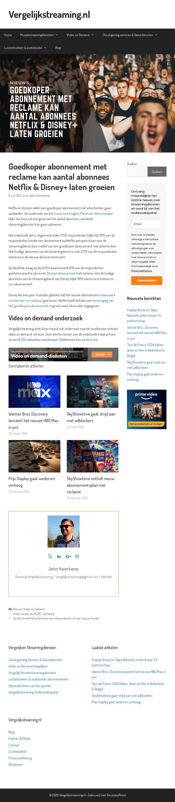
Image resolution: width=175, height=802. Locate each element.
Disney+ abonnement (61, 273)
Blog (58, 48)
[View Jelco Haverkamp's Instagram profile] (77, 556)
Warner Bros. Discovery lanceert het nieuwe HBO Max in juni (33, 420)
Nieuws (17, 609)
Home (8, 35)
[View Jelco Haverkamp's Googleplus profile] (68, 556)
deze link (92, 339)
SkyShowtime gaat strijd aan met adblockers (122, 695)
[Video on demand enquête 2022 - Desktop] (63, 360)
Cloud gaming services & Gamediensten (128, 35)
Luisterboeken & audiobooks (23, 48)
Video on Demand (78, 35)
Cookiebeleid (17, 751)
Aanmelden (146, 280)
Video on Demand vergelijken (28, 666)
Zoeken (132, 163)
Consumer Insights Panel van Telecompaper (83, 213)
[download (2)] (146, 428)
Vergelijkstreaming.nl (49, 14)
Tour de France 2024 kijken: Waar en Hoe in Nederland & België (146, 350)
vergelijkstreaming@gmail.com (77, 576)
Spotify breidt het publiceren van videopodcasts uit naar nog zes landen (56, 618)
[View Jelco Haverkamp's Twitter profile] (50, 556)
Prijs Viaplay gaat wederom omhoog (116, 702)
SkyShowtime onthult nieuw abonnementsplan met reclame (90, 485)
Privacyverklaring (141, 270)
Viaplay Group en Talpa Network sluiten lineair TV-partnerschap (144, 315)
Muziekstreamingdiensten (37, 35)
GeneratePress (116, 795)
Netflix (46, 268)
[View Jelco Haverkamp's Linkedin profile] (58, 556)
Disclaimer (16, 764)
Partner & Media (20, 738)
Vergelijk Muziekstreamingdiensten (32, 672)
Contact (14, 745)
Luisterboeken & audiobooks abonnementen (39, 679)
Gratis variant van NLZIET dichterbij (33, 614)
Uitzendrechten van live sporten (30, 685)
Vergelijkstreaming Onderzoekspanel (33, 692)
